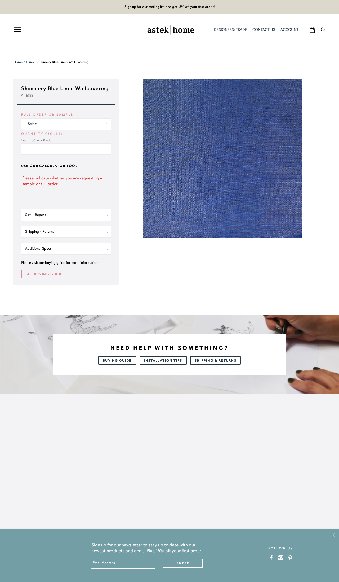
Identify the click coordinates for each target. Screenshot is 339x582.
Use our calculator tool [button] (49, 166)
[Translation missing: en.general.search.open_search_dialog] (323, 29)
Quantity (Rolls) (42, 134)
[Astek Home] (171, 29)
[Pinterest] (290, 558)
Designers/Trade (230, 29)
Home (18, 62)
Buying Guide (117, 361)
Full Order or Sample (47, 115)
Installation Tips (163, 361)
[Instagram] (280, 558)
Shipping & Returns (215, 361)
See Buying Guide (44, 274)
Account (289, 29)
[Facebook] (271, 558)
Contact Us (263, 29)
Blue (29, 62)
